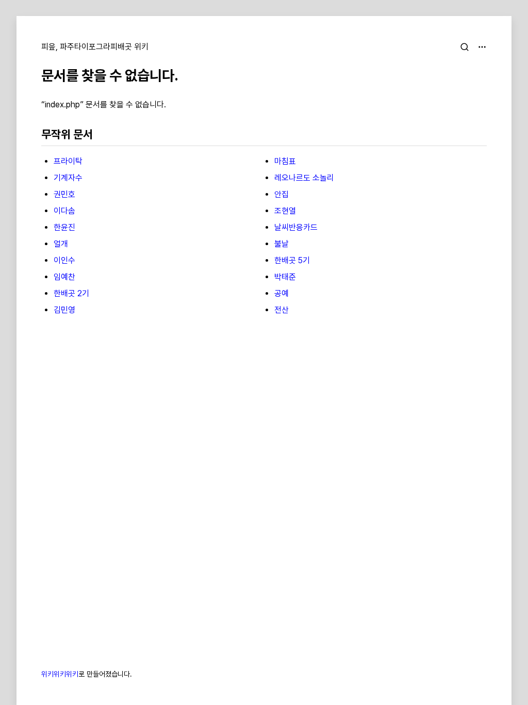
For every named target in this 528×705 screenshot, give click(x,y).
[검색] (464, 47)
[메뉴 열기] (482, 47)
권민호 (64, 194)
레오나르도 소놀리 (304, 178)
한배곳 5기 (292, 260)
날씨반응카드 (296, 227)
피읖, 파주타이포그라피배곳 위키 (94, 47)
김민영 (64, 310)
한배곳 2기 (71, 293)
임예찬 (64, 277)
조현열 (285, 211)
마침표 (285, 161)
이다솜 (64, 211)
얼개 (61, 244)
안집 (281, 194)
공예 (281, 293)
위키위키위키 (59, 674)
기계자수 (68, 178)
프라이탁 (68, 161)
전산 (281, 310)
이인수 (64, 260)
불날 (281, 244)
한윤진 (64, 227)
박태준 (285, 277)
